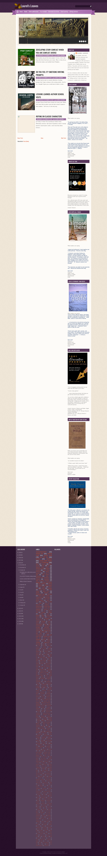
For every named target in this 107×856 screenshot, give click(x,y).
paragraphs (38, 731)
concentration (42, 789)
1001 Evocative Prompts (42, 580)
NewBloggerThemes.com (62, 853)
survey (38, 741)
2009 (20, 623)
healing (49, 660)
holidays (50, 612)
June (21, 592)
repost (42, 615)
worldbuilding (42, 631)
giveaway (46, 592)
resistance (50, 737)
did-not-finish (43, 797)
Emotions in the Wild (44, 672)
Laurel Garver (82, 53)
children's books (49, 710)
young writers (46, 845)
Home (21, 12)
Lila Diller (49, 762)
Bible (38, 750)
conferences (48, 711)
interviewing (47, 625)
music (49, 621)
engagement (43, 800)
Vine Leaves (38, 774)
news (48, 613)
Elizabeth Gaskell (47, 753)
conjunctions (38, 792)
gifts (42, 687)
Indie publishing (42, 583)
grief (49, 624)
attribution (43, 780)
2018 (20, 557)
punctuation (38, 643)
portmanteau (41, 830)
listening (37, 723)
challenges (38, 710)
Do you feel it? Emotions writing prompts (28, 576)
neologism (50, 824)
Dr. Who (39, 645)
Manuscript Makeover (46, 702)
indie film (39, 722)
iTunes (69, 542)
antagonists (38, 609)
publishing (47, 604)
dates (37, 716)
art (43, 708)
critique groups (48, 585)
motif (51, 821)
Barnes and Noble (81, 408)
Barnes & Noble (71, 154)
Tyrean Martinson (47, 773)
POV (47, 768)
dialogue (50, 588)
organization (38, 628)
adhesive (42, 707)
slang (51, 836)
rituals (39, 738)
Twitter (44, 645)
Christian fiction (47, 606)
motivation (43, 621)
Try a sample (43, 12)
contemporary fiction (48, 683)
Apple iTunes (71, 153)
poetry (38, 559)
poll (36, 830)
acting (46, 776)
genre (37, 660)
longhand (37, 818)
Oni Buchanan (49, 767)
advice (37, 678)
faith (37, 574)
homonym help (49, 720)
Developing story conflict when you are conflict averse (50, 51)
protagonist (40, 734)
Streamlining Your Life (40, 705)
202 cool (48, 631)
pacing (37, 622)
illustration (42, 812)
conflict (43, 588)
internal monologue (46, 722)
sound (48, 622)
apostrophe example (39, 779)
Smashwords (71, 156)
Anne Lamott (47, 637)
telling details (42, 669)
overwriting (49, 601)
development (43, 684)
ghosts (49, 809)
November (22, 567)
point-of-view (48, 663)
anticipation (38, 708)
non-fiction (48, 728)
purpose (46, 833)
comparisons (44, 788)
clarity (41, 683)
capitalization (38, 681)
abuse (37, 776)
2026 (20, 552)
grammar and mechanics (42, 577)
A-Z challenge (44, 562)
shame (47, 836)
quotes (45, 734)
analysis (48, 707)
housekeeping (39, 625)
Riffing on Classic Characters (49, 116)
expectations (43, 686)
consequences (44, 792)
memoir (37, 663)
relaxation (38, 737)
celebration (48, 681)
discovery (48, 797)
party (43, 731)
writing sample (47, 598)
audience (38, 646)
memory (42, 821)
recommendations (46, 735)
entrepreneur (48, 800)
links (43, 565)
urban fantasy (47, 744)
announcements (47, 777)
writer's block (42, 589)
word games (47, 747)
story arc (38, 637)
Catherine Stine (48, 750)
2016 (20, 562)
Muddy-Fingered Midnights (44, 595)
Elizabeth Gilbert (39, 755)
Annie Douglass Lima (46, 699)
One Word (43, 767)
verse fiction (48, 698)
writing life (39, 553)
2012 (20, 616)
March (21, 600)
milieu (49, 725)
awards (37, 592)
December (22, 564)
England (37, 702)
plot (48, 565)
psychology (38, 610)
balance (44, 639)
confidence (38, 713)
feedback (38, 651)
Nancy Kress (44, 765)
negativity (45, 824)
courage (47, 633)
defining (50, 795)
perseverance (46, 642)
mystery (46, 726)
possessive (46, 830)
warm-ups (45, 654)
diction (49, 684)
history (43, 640)
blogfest (48, 568)
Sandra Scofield (45, 770)
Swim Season (41, 771)
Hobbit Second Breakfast (45, 759)
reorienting (44, 737)
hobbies (42, 720)
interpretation (38, 815)
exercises (38, 717)
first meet (49, 806)
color (42, 711)
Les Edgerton (43, 762)
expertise (37, 803)
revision (49, 559)
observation (46, 627)
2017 (20, 560)
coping (38, 684)
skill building (47, 695)
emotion (38, 573)
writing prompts (39, 568)
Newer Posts (20, 138)
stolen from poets (48, 740)
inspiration (46, 579)
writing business (39, 624)
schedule (48, 738)
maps (49, 818)
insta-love (40, 689)
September (22, 584)
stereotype (48, 839)
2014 (20, 610)
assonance (48, 708)
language (49, 815)
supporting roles (47, 630)
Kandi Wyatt (46, 761)
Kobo (69, 157)
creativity (43, 564)
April (21, 597)
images (50, 687)
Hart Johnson (43, 758)
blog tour (47, 603)
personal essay (38, 827)
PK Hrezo (39, 768)
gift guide (45, 719)
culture (44, 794)
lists (42, 651)
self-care (50, 594)
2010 (20, 621)
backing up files (45, 782)
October (22, 570)
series (37, 666)
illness (37, 812)
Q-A (40, 770)
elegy (38, 800)
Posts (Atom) (26, 141)
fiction (38, 806)
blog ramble (45, 574)
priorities (50, 732)
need (41, 824)
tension (37, 616)
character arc (47, 609)
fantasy (47, 600)
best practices (39, 783)
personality (45, 827)
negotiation (38, 642)
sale (40, 836)
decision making (39, 600)
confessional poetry (46, 791)
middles (47, 821)
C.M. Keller (38, 701)
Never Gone (46, 591)
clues (39, 711)
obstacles (38, 729)
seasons (37, 740)
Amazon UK (71, 342)
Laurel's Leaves (29, 5)
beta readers (46, 783)
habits (38, 720)
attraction (48, 678)
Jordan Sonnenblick (39, 761)
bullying (41, 785)
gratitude (50, 719)
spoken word (42, 839)
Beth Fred (50, 749)
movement (46, 651)
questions (43, 622)
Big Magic (42, 750)
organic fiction (46, 729)
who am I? (46, 573)
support (37, 654)
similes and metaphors (45, 666)
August (21, 587)
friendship (38, 687)
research (38, 570)
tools (47, 576)
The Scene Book (39, 773)
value (37, 746)
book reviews (42, 586)
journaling (38, 627)
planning (37, 615)
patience (42, 663)
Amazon (70, 152)
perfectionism (48, 731)
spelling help (38, 598)
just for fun (44, 557)
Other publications (33, 12)
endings (37, 686)
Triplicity (48, 657)
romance (48, 615)
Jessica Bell (47, 607)
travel (43, 643)
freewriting (50, 717)
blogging (38, 582)
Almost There (49, 643)
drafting (50, 583)
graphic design (43, 660)
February (22, 602)
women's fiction (39, 747)
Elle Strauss (47, 755)
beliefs (51, 782)
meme (44, 725)
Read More (59, 65)
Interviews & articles (53, 12)
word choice (38, 699)
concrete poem (38, 791)
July (21, 589)
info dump (48, 812)
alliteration (39, 777)
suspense (48, 696)
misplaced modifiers (40, 726)
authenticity (49, 780)
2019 (20, 554)
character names (39, 619)
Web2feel (46, 853)
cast (43, 681)
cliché (47, 619)
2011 (20, 618)
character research (39, 786)
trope (43, 616)
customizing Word (46, 714)
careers (45, 785)
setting (40, 585)
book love (46, 680)
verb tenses (42, 698)
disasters (42, 716)
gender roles (44, 809)
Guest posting (64, 12)
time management (45, 842)
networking (41, 613)
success (42, 696)
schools (43, 836)
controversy (39, 794)
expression (43, 803)
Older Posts (63, 138)
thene (40, 842)
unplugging (48, 669)
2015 (20, 608)
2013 (20, 613)
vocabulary (48, 746)
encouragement (39, 634)
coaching (48, 786)
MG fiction (45, 764)
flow (49, 686)
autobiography (47, 618)
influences (38, 604)
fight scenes (43, 806)
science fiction (39, 630)
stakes (42, 740)
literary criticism (46, 723)
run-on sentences (39, 695)
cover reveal (43, 648)
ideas (37, 564)
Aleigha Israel (44, 749)
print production (44, 732)
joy (44, 689)
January (22, 605)
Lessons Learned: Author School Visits (27, 578)
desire (38, 797)
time (48, 743)
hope (46, 634)
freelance (38, 809)
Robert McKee (42, 657)
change (37, 683)
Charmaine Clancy (47, 752)
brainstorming (38, 606)
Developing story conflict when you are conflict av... (28, 573)
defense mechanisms (44, 795)
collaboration (38, 788)
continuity (50, 792)
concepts (48, 789)
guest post (48, 555)
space (37, 839)
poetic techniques (46, 628)
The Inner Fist (48, 771)
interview (43, 601)
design (49, 648)
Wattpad (43, 774)
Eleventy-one (38, 607)
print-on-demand (40, 833)
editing (47, 571)
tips (41, 654)
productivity (39, 571)
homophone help (40, 594)
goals (45, 624)
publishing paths (46, 636)
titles (51, 743)
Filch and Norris (44, 756)
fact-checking (43, 717)
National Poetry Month (42, 567)
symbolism (43, 741)
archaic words (47, 779)
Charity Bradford (39, 752)
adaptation (50, 776)
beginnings (38, 680)
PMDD (43, 768)
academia (41, 776)
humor (37, 601)
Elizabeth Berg (47, 701)
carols (49, 785)
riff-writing (48, 693)
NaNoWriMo (38, 704)
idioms (46, 687)
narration (48, 640)
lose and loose (43, 818)
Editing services (74, 12)
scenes (43, 738)
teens (37, 698)
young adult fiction (45, 561)
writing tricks (38, 749)
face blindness (49, 803)
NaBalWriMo (38, 639)
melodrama (38, 821)
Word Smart (48, 774)
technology (38, 743)
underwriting (40, 744)
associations (42, 678)
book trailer (39, 633)
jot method (44, 815)
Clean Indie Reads (47, 582)
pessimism (50, 827)
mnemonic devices (46, 690)
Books (25, 12)
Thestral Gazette (39, 597)
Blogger (63, 851)
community (43, 612)
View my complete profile (77, 80)
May (21, 594)
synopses (49, 741)
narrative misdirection (40, 692)
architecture (38, 780)
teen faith (43, 743)
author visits (38, 782)
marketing (38, 576)
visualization (42, 746)
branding (44, 646)
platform (37, 732)
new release (42, 728)
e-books (37, 640)
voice (44, 610)
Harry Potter (46, 570)
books (49, 639)
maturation (38, 725)
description (47, 597)
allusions (48, 645)
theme (37, 631)
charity (43, 710)
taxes (37, 669)
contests (38, 579)
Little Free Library (39, 764)
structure (37, 696)
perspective (42, 693)
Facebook (37, 756)
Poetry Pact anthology (46, 704)
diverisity (48, 716)
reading (40, 603)
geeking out (39, 719)
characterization (41, 552)
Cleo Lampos (38, 753)
